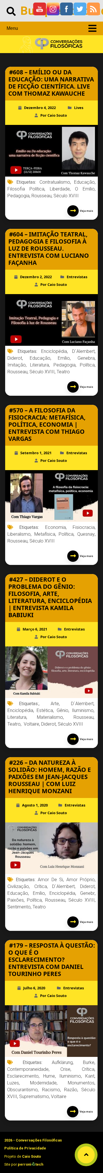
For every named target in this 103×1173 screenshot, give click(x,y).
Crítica (40, 886)
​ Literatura (16, 717)
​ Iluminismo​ (82, 710)
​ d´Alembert (79, 703)
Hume (49, 1076)
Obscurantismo (22, 1089)
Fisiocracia (84, 527)
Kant (89, 1076)
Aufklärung (62, 1062)
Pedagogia (18, 195)
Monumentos (81, 1083)
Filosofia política (25, 189)
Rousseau (41, 195)
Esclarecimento (23, 1076)
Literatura (39, 365)
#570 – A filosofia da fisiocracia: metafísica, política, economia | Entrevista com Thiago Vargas (47, 424)
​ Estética (44, 710)
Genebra (86, 358)
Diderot (14, 358)
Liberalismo (19, 534)
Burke (88, 1062)
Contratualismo (54, 182)
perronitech (30, 1164)
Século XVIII (66, 195)
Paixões (15, 900)
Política (87, 365)
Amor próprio (80, 879)
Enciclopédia (62, 893)
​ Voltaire (31, 724)
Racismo (51, 1089)
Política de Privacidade (25, 1148)
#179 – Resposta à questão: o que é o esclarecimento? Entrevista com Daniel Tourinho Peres (51, 959)
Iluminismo (70, 1076)
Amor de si (50, 879)
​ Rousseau (81, 717)
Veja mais (86, 210)
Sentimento (19, 907)
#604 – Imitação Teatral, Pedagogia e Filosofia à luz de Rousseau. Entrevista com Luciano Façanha (48, 248)
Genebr (87, 893)
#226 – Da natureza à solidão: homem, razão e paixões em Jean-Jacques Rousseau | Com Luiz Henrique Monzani (49, 777)
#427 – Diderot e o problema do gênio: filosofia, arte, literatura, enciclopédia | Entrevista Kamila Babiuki (50, 597)
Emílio (64, 358)
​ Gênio (61, 710)
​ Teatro (14, 724)
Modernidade (43, 1083)
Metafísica (44, 534)
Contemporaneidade (28, 1069)
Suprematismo (34, 1096)
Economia (55, 527)
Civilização (18, 886)
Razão (70, 1089)
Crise (65, 1069)
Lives (78, 107)
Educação (84, 182)
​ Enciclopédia (52, 351)
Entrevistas (77, 276)
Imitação (16, 365)
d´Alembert (83, 351)
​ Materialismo (47, 717)
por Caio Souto (53, 115)
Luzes (13, 1083)
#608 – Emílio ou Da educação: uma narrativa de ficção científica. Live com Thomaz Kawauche (51, 82)
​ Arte (52, 703)
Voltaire (58, 1096)
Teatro (63, 371)
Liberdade (60, 189)
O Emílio (85, 189)
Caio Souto (31, 1156)
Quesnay (86, 534)
